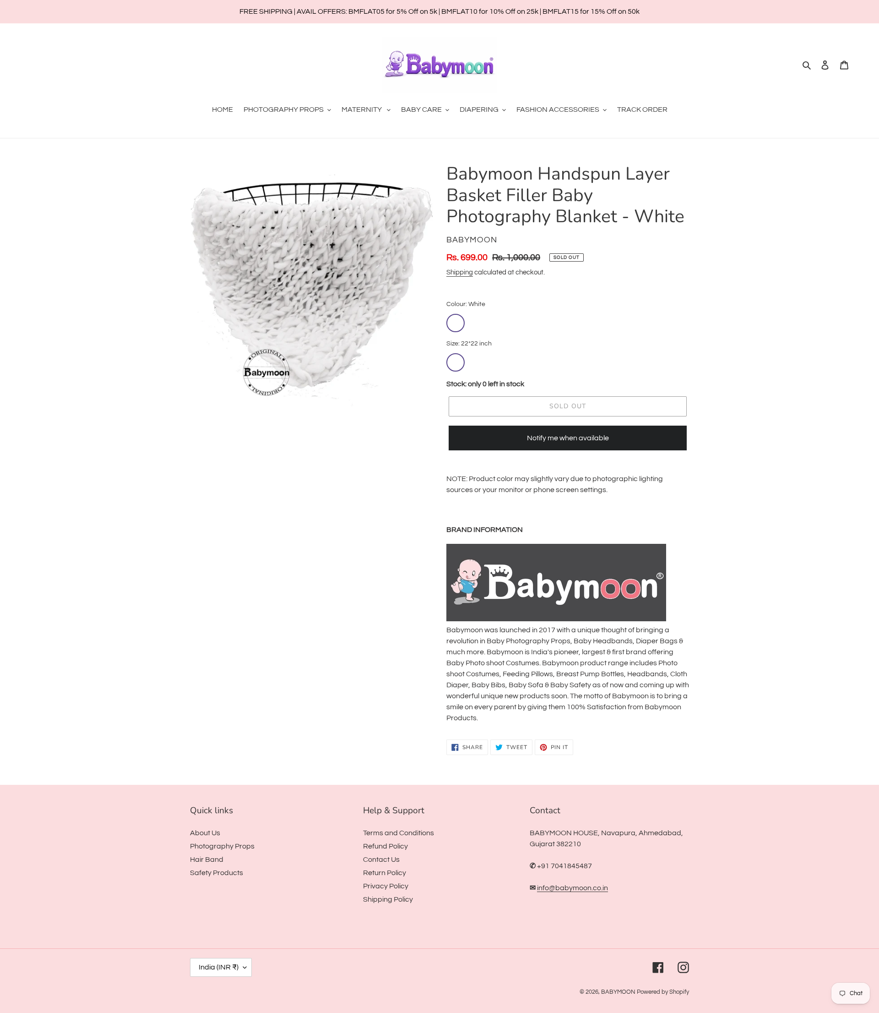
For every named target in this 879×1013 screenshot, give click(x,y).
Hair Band (206, 859)
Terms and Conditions (398, 833)
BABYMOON (618, 992)
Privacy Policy (385, 886)
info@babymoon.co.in (572, 888)
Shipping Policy (388, 899)
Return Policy (384, 872)
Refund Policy (385, 846)
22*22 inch (455, 362)
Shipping (459, 272)
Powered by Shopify (663, 992)
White (455, 323)
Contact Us (381, 859)
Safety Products (216, 872)
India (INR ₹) (219, 967)
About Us (205, 833)
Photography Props (222, 846)
